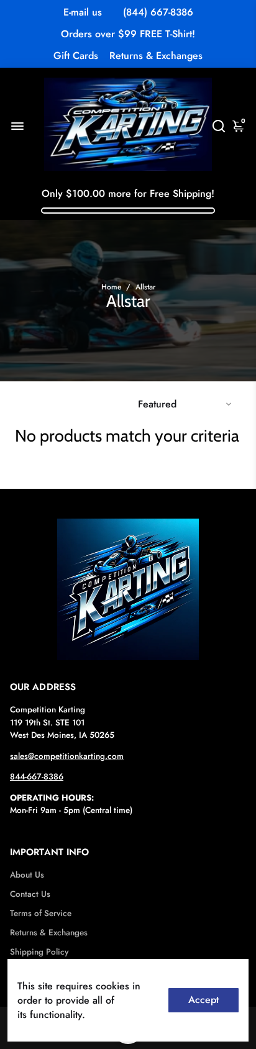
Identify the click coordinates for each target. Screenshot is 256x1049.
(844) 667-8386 (158, 12)
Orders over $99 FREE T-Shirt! (128, 34)
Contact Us (30, 894)
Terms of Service (40, 913)
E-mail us (82, 12)
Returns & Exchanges (156, 55)
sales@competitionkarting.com (67, 756)
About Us (27, 875)
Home (111, 287)
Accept (203, 999)
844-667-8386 (36, 777)
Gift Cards (75, 55)
